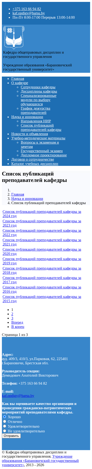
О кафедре (19, 83)
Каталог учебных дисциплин (34, 164)
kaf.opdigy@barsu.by (29, 13)
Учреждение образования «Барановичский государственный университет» (40, 460)
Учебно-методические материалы (38, 138)
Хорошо (14, 417)
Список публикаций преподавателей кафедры (41, 127)
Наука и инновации (27, 117)
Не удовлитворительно (26, 431)
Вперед (17, 322)
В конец (17, 327)
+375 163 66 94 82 (27, 9)
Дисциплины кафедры (39, 91)
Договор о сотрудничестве (32, 159)
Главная (17, 79)
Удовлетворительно (23, 426)
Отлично (14, 422)
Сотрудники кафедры (38, 87)
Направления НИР (36, 121)
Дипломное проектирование (44, 155)
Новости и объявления (29, 134)
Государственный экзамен (42, 151)
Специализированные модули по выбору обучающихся (38, 100)
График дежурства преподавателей (35, 110)
